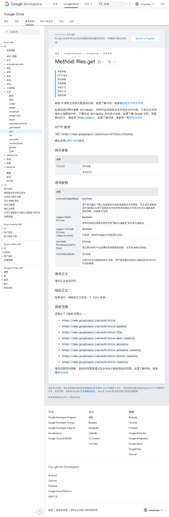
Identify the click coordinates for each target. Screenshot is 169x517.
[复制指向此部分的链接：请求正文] (71, 274)
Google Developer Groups (61, 422)
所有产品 (53, 496)
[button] (21, 46)
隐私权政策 (62, 510)
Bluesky (93, 422)
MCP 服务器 (46, 21)
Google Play (135, 449)
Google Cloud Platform (60, 491)
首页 (55, 3)
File (96, 297)
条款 (50, 510)
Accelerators (55, 433)
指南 (17, 21)
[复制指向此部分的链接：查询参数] (71, 183)
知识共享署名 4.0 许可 (99, 388)
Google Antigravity (138, 438)
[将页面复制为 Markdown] (109, 62)
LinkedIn (93, 433)
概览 (6, 21)
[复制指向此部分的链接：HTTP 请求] (73, 127)
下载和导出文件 (133, 117)
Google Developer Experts (61, 428)
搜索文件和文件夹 (132, 103)
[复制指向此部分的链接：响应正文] (71, 291)
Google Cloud (135, 443)
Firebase (133, 428)
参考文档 (29, 21)
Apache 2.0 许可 (150, 388)
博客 (91, 417)
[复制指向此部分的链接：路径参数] (71, 150)
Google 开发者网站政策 (83, 391)
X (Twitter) (94, 438)
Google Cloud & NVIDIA (60, 438)
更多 (86, 3)
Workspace (32, 4)
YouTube (93, 443)
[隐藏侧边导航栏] (39, 511)
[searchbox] (22, 31)
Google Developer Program (62, 417)
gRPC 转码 (72, 140)
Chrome (133, 422)
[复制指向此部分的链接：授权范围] (71, 307)
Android (133, 417)
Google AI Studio (137, 433)
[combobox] (113, 4)
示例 (61, 21)
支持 (71, 21)
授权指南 (63, 372)
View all (133, 454)
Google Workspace (73, 53)
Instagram (94, 428)
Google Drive (71, 3)
